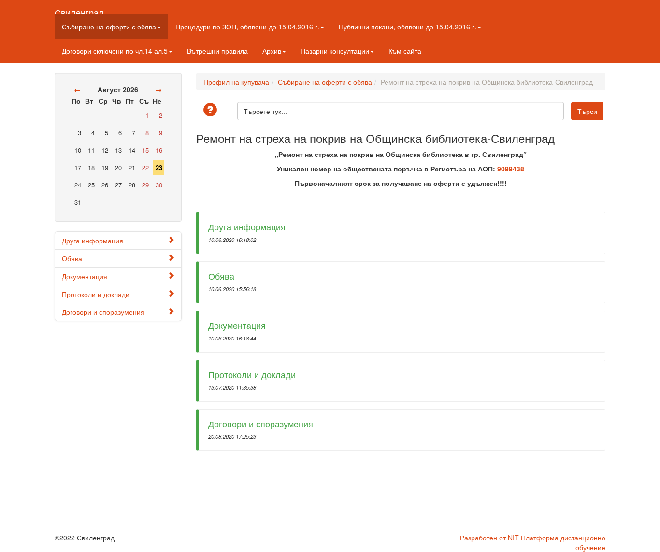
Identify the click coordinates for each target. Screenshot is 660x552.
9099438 (510, 168)
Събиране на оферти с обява (109, 26)
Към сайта (404, 51)
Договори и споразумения (103, 312)
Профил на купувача (236, 81)
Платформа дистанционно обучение (563, 542)
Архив (271, 51)
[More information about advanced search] (211, 110)
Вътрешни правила (217, 51)
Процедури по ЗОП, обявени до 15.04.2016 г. (247, 26)
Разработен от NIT (489, 537)
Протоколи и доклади (95, 294)
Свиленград (79, 10)
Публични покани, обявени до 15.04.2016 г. (407, 26)
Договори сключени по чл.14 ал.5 (115, 51)
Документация (84, 276)
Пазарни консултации (335, 51)
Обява (72, 258)
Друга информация (92, 240)
